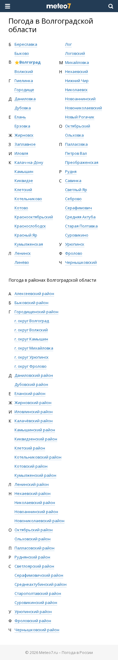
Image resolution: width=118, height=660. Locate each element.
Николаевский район (35, 502)
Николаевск (76, 89)
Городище (24, 89)
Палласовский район (34, 548)
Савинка (73, 180)
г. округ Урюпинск (32, 357)
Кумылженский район (35, 475)
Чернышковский (81, 262)
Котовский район (31, 466)
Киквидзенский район (36, 439)
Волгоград (30, 62)
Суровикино (76, 235)
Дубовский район (31, 384)
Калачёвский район (34, 420)
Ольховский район (33, 539)
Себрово (73, 198)
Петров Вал (76, 153)
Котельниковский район (38, 457)
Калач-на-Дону (29, 162)
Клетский (23, 189)
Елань (20, 117)
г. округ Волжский (31, 330)
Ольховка (74, 135)
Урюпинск (74, 244)
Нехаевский (76, 71)
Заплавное (25, 144)
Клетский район (30, 448)
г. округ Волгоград (32, 320)
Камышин (24, 171)
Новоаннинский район (36, 511)
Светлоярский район (34, 566)
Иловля (21, 153)
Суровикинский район (36, 602)
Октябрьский (77, 126)
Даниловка (25, 98)
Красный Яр (26, 235)
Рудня (71, 171)
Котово (21, 208)
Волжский (24, 71)
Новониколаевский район (39, 520)
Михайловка (77, 62)
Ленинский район (32, 484)
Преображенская (81, 162)
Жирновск (24, 135)
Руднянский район (32, 557)
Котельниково (28, 198)
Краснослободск (30, 226)
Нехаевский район (33, 493)
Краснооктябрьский (34, 217)
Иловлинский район (34, 411)
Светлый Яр (76, 189)
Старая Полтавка (81, 226)
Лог (68, 44)
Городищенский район (36, 311)
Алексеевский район (34, 293)
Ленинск (23, 253)
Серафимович (78, 208)
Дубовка (23, 108)
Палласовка (76, 144)
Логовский (75, 53)
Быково (22, 53)
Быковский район (31, 302)
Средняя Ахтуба (80, 217)
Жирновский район (33, 402)
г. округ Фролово (31, 366)
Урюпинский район (33, 611)
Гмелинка (24, 80)
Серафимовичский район (39, 575)
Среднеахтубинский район (41, 584)
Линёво (22, 262)
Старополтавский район (38, 593)
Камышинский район (35, 430)
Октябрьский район (34, 529)
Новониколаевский (83, 108)
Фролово (73, 253)
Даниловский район (34, 375)
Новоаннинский (80, 98)
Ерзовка (22, 126)
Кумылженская (29, 244)
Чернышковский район (37, 629)
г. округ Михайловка (34, 348)
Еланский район (30, 393)
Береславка (26, 44)
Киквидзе (24, 180)
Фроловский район (33, 620)
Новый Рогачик (79, 117)
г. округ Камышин (31, 339)
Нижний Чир (77, 80)
